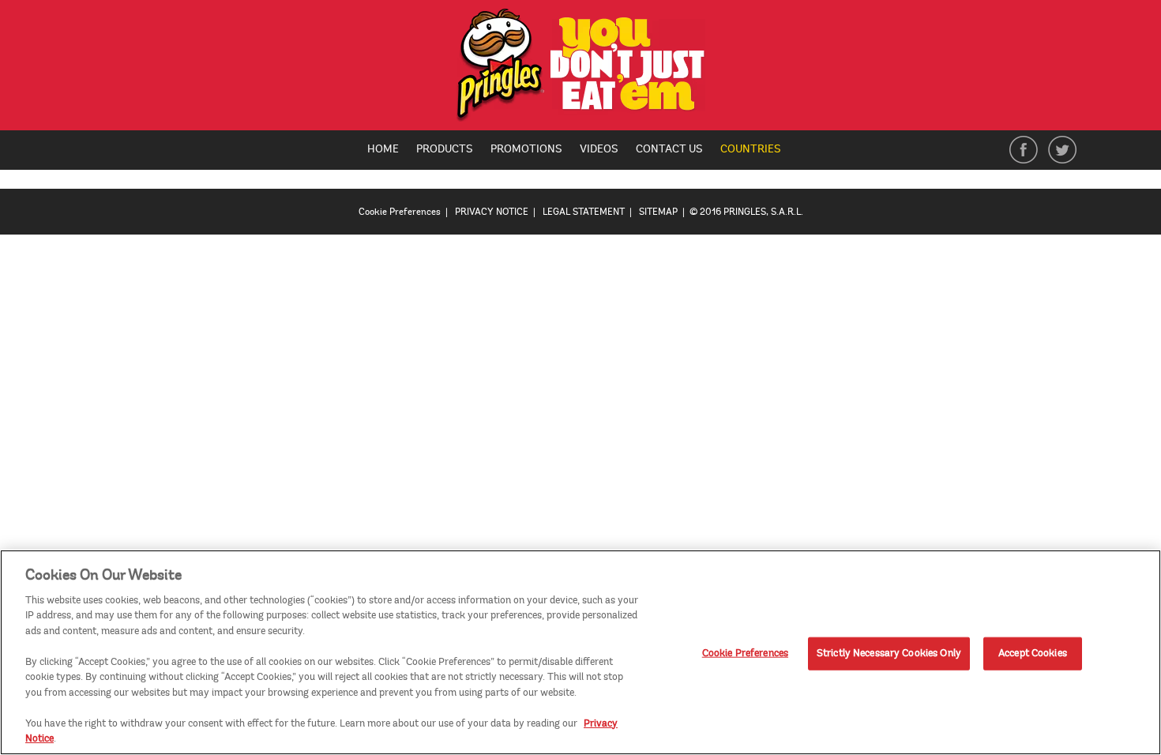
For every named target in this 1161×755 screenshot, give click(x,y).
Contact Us (669, 149)
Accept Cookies (1032, 653)
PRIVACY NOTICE (491, 212)
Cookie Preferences (745, 653)
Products (444, 149)
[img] (581, 69)
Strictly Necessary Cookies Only (889, 653)
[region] (580, 652)
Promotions (526, 149)
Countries (756, 150)
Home (383, 149)
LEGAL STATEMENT (584, 212)
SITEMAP (658, 212)
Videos (599, 149)
